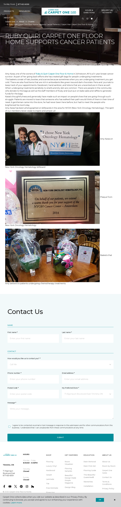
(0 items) (92, 18)
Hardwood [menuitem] (50, 470)
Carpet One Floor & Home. (20, 492)
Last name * (67, 332)
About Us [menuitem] (106, 462)
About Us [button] (8, 18)
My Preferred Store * (70, 388)
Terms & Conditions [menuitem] (107, 483)
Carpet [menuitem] (49, 475)
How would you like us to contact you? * (23, 358)
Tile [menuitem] (47, 484)
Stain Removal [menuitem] (90, 462)
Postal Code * (12, 388)
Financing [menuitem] (50, 492)
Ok (100, 500)
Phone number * (14, 373)
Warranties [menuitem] (88, 482)
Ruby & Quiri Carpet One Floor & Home (54, 74)
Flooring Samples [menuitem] (68, 469)
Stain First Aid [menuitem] (89, 466)
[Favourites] (87, 18)
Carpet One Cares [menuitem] (107, 471)
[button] (83, 18)
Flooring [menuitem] (49, 462)
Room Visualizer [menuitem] (69, 463)
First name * (12, 332)
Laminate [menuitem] (50, 479)
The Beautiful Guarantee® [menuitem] (89, 476)
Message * (11, 403)
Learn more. (16, 503)
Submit (60, 437)
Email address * (68, 373)
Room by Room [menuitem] (108, 466)
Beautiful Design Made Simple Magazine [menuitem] (70, 479)
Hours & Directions (89, 11)
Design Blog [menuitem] (70, 487)
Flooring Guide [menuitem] (90, 470)
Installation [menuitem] (88, 486)
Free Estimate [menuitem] (52, 488)
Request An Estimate (107, 11)
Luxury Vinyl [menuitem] (51, 466)
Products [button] (9, 11)
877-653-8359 (23, 4)
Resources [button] (24, 11)
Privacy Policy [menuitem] (108, 489)
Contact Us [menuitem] (107, 477)
